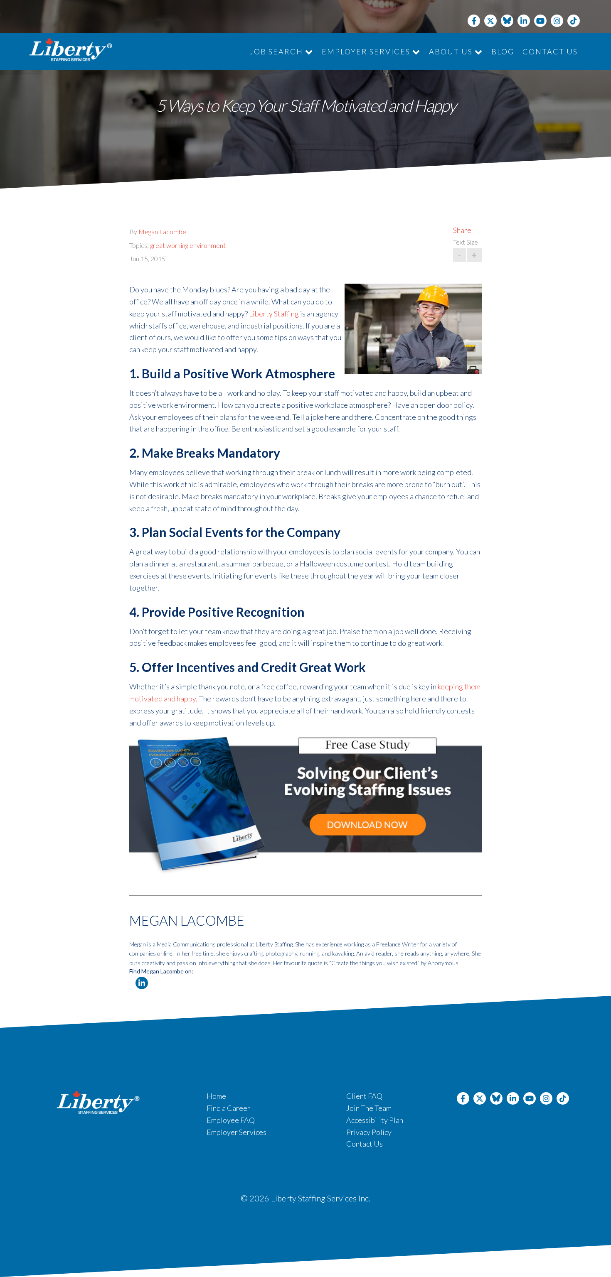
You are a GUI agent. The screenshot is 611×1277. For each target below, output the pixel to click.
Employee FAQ (231, 1120)
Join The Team (369, 1108)
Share (462, 230)
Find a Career (228, 1108)
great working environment (188, 245)
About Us (452, 51)
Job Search (277, 51)
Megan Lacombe (162, 231)
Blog (502, 51)
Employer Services (367, 51)
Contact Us (550, 51)
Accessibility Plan (374, 1120)
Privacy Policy (369, 1132)
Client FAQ (364, 1096)
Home (216, 1096)
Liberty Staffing (274, 313)
